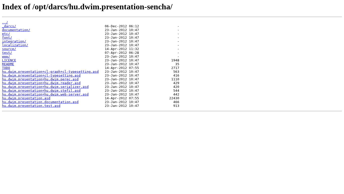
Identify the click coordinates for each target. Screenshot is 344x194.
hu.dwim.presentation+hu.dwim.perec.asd (40, 79)
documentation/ (16, 30)
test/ (7, 53)
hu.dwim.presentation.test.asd (31, 106)
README (8, 64)
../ (5, 22)
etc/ (6, 34)
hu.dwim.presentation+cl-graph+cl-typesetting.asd (50, 72)
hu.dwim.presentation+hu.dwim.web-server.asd (45, 94)
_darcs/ (9, 26)
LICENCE (9, 60)
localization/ (15, 45)
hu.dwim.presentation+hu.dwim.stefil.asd (41, 90)
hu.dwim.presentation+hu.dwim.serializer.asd (45, 87)
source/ (9, 49)
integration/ (14, 41)
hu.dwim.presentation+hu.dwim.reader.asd (41, 83)
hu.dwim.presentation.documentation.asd (40, 102)
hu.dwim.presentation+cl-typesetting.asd (41, 75)
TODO (6, 68)
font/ (7, 37)
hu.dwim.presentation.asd (26, 98)
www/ (6, 56)
